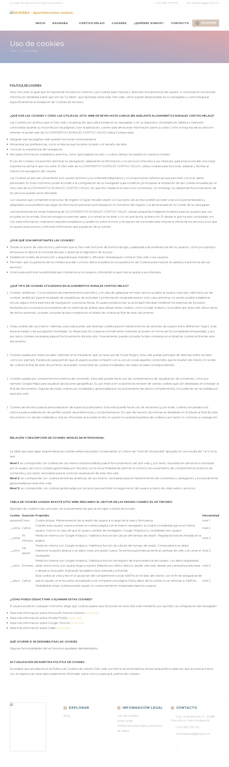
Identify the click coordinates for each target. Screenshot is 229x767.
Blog (67, 715)
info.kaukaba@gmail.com (203, 2)
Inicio (40, 23)
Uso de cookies (127, 715)
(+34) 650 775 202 (166, 2)
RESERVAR (208, 22)
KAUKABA (60, 23)
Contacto (180, 23)
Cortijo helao (92, 23)
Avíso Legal (125, 720)
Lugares (119, 23)
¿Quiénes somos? (149, 23)
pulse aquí (92, 613)
